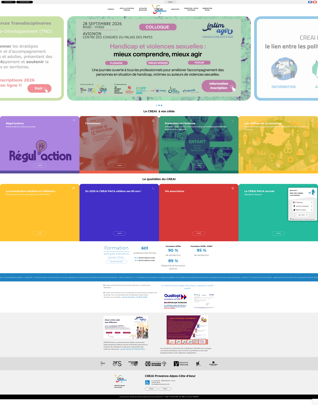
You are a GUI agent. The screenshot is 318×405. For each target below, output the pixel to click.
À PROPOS (110, 9)
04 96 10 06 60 (156, 382)
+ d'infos (39, 165)
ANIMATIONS (175, 9)
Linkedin (151, 388)
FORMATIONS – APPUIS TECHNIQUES (191, 9)
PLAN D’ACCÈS (118, 387)
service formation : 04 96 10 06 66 (134, 297)
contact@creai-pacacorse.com (161, 384)
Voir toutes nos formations (116, 261)
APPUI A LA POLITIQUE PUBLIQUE (127, 9)
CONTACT (170, 2)
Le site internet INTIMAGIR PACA (132, 349)
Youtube (165, 388)
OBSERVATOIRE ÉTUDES (207, 9)
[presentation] (2, 61)
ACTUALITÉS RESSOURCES (143, 9)
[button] (156, 105)
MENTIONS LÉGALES (119, 385)
